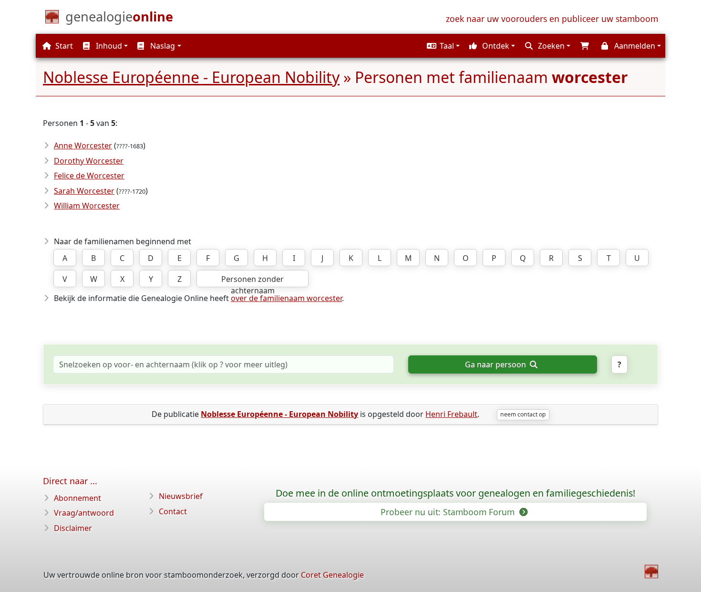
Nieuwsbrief (181, 496)
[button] (442, 45)
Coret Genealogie (332, 575)
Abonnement (77, 498)
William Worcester (87, 205)
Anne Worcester (83, 145)
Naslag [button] (161, 46)
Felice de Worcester (89, 175)
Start (63, 46)
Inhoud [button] (108, 46)
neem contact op (523, 414)
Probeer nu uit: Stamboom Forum (449, 512)
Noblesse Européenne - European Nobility (191, 77)
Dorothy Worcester (89, 161)
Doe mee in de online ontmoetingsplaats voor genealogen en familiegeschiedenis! (455, 493)
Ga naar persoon (496, 364)
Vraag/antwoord (84, 513)
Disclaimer (73, 528)
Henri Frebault (451, 414)
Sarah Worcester (84, 191)
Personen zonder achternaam (252, 280)
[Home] (651, 571)
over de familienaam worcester (286, 298)
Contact (173, 511)
